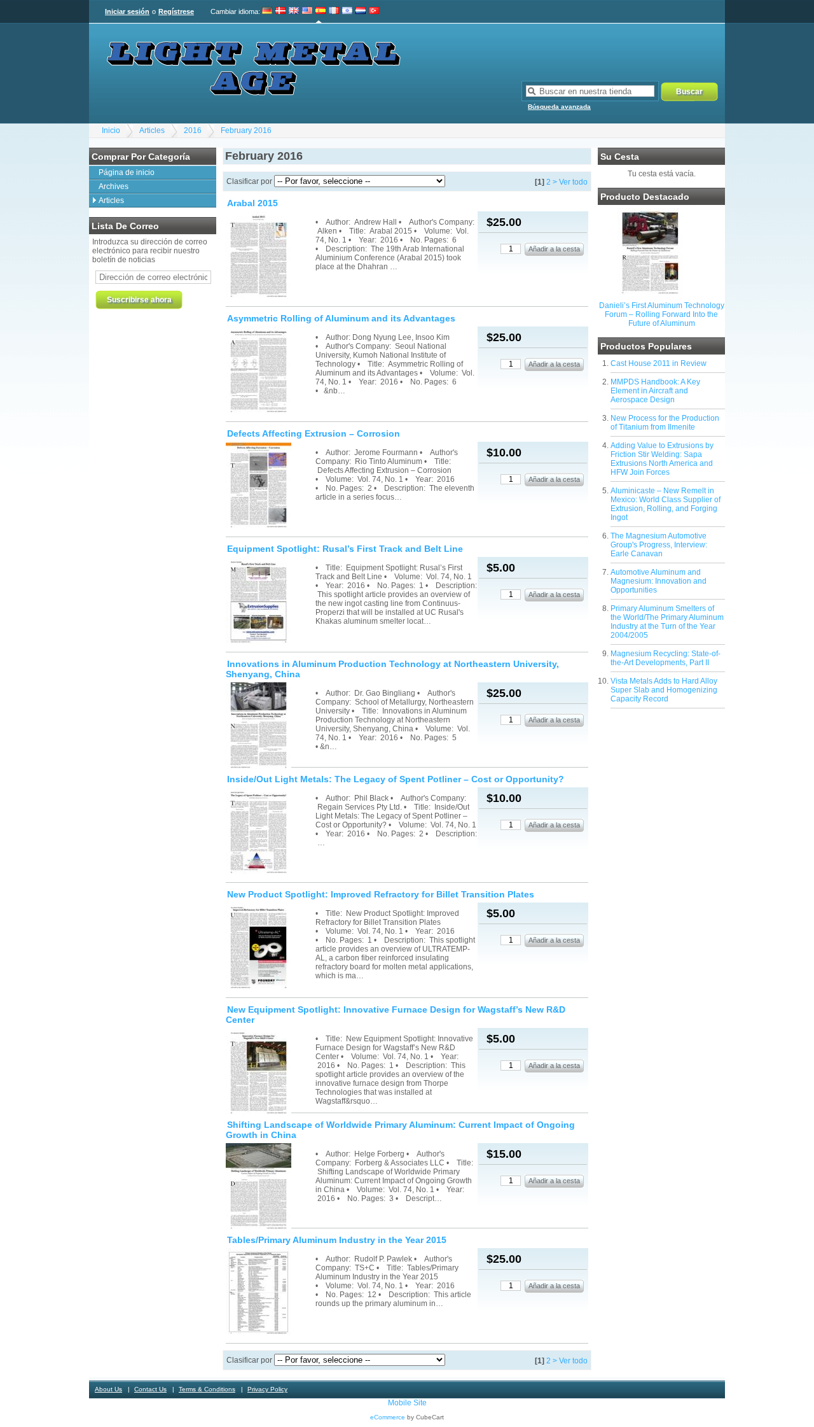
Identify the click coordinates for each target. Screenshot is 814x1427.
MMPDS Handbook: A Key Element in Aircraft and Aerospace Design (655, 390)
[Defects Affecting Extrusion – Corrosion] (270, 486)
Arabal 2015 (252, 203)
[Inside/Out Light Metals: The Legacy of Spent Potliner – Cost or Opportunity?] (270, 832)
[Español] (320, 11)
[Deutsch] (267, 11)
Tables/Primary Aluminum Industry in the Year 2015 (336, 1240)
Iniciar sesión (127, 11)
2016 (193, 130)
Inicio (111, 130)
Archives (113, 186)
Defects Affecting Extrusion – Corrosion (313, 433)
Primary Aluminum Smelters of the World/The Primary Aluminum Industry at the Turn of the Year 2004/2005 (667, 622)
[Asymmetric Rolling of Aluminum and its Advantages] (270, 371)
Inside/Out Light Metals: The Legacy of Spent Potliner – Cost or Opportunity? (395, 779)
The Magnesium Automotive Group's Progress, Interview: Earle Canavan (658, 544)
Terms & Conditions (207, 1389)
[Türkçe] (374, 11)
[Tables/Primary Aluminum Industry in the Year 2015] (270, 1293)
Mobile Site (407, 1402)
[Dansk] (280, 11)
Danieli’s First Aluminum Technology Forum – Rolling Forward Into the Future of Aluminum (661, 314)
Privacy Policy (267, 1389)
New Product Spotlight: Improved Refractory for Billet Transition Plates (380, 894)
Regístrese (176, 11)
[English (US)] (307, 11)
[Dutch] (360, 11)
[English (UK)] (294, 11)
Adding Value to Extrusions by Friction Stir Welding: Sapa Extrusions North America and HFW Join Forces (662, 459)
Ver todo (573, 182)
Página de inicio (127, 172)
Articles (152, 130)
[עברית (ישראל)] (347, 11)
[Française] (334, 11)
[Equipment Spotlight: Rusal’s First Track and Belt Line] (270, 602)
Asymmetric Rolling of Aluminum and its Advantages (341, 318)
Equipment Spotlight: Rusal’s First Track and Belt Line (345, 549)
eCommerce (387, 1417)
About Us (108, 1389)
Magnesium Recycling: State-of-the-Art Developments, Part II (665, 658)
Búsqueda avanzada (559, 106)
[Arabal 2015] (270, 256)
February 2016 (246, 130)
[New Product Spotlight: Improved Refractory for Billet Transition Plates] (270, 947)
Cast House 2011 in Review (658, 363)
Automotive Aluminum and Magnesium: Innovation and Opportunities (658, 581)
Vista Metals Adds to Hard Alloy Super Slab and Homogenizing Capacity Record (663, 690)
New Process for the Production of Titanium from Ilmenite (664, 423)
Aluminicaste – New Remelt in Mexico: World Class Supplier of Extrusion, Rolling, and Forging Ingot (665, 504)
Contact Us (150, 1389)
